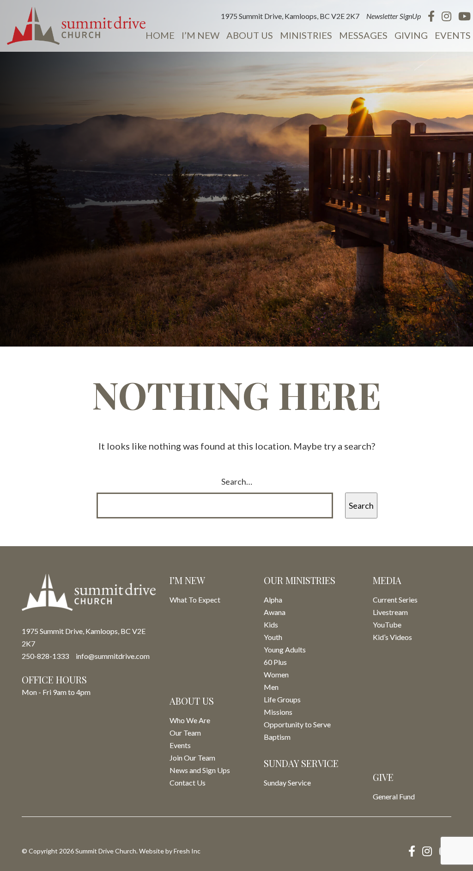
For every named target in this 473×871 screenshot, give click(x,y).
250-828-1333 (45, 656)
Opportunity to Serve (297, 724)
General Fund (394, 796)
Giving (411, 35)
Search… (236, 481)
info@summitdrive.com (113, 656)
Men (271, 686)
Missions (278, 711)
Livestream (390, 612)
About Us (249, 35)
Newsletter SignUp (393, 16)
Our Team (185, 732)
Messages (363, 35)
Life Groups (282, 699)
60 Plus (275, 662)
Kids (271, 624)
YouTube (387, 624)
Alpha (273, 599)
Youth (273, 637)
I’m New (200, 35)
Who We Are (190, 720)
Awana (274, 612)
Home (160, 35)
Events (453, 35)
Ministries (306, 35)
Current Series (395, 599)
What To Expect (195, 599)
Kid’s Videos (392, 637)
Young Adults (285, 649)
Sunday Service (287, 782)
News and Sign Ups (200, 770)
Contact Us (188, 782)
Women (276, 674)
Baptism (277, 736)
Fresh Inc (187, 851)
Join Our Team (192, 757)
